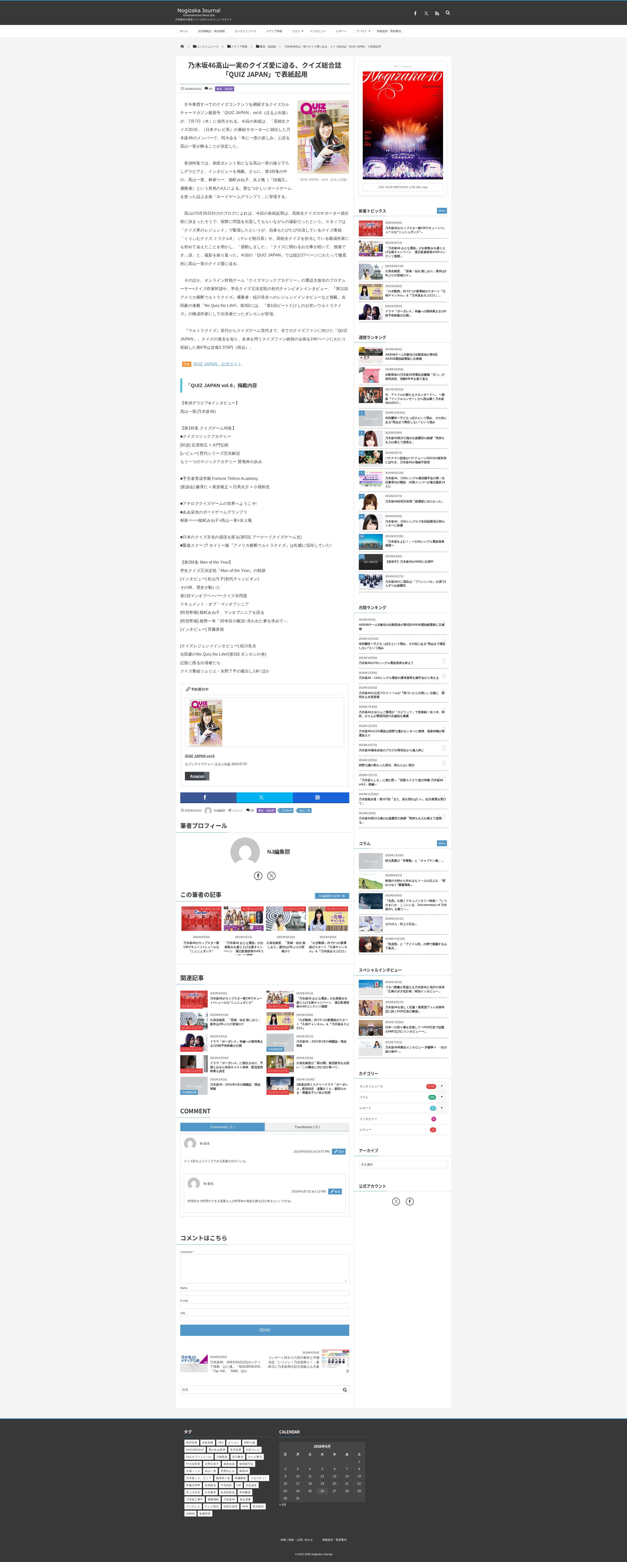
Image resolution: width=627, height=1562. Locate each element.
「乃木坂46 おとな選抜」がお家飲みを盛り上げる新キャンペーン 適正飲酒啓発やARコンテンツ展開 (322, 1002)
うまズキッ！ (259, 1478)
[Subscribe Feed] (437, 13)
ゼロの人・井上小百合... (401, 924)
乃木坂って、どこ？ (198, 1478)
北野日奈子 (212, 1463)
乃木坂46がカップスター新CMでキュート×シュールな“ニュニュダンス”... (415, 230)
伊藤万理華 (193, 1485)
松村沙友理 (231, 1506)
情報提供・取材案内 (389, 31)
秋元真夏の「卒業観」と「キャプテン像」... (414, 860)
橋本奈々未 (223, 1478)
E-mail (184, 1300)
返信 (341, 1151)
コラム (296, 31)
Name (183, 1287)
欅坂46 (243, 1470)
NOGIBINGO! (195, 1449)
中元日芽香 (193, 1463)
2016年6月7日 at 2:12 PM (309, 1191)
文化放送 (251, 1485)
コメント (237, 810)
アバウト (361, 31)
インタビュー (318, 31)
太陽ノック (193, 1470)
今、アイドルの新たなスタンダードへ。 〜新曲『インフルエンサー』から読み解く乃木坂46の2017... (415, 399)
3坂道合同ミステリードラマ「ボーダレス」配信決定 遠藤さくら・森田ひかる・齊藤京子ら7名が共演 (322, 1089)
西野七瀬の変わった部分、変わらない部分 (387, 765)
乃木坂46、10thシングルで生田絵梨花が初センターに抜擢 (415, 523)
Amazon (197, 776)
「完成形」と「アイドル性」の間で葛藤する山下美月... (416, 946)
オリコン (233, 1442)
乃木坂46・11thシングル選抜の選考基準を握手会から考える (399, 678)
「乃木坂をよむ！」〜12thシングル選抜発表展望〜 (414, 543)
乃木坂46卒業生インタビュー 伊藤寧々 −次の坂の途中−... (416, 1049)
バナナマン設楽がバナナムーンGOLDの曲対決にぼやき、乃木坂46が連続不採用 (415, 460)
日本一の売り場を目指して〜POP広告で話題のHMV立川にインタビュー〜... (414, 1029)
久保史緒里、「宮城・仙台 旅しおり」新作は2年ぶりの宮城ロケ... (415, 273)
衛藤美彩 (205, 1513)
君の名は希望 (217, 1449)
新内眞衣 (258, 1506)
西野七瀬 (249, 1442)
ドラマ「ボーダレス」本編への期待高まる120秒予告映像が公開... (415, 313)
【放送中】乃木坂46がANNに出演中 (409, 561)
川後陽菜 (222, 1456)
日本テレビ (253, 1449)
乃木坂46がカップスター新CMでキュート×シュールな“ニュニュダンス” (201, 947)
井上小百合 (193, 1492)
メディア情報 (274, 31)
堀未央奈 (229, 1463)
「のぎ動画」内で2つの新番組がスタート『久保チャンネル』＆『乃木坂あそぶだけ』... (415, 293)
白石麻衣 (210, 1492)
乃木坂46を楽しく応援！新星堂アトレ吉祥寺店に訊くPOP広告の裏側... (415, 1009)
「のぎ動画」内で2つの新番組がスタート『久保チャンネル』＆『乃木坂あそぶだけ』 (328, 947)
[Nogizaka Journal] (199, 16)
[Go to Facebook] (258, 876)
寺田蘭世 (245, 1492)
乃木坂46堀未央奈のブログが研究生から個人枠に (391, 750)
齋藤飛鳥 (213, 1499)
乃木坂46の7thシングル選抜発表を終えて (386, 663)
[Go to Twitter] (271, 876)
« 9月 (282, 1504)
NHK (245, 1506)
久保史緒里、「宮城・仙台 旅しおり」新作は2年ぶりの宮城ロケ (285, 947)
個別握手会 (246, 1463)
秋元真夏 (245, 1499)
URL (183, 1313)
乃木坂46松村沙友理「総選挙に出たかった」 (415, 501)
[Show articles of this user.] (222, 852)
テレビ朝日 (212, 1506)
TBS (220, 1442)
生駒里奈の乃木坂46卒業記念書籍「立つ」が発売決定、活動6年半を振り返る (415, 377)
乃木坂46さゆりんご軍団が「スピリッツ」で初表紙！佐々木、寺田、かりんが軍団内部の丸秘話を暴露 (402, 714)
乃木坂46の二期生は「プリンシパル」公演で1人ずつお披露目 (415, 584)
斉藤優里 (240, 1478)
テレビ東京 (255, 1456)
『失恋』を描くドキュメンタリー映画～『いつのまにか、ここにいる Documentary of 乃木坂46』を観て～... (416, 905)
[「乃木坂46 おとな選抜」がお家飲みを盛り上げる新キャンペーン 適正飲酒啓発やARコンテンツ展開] (244, 926)
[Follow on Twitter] (426, 13)
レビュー (397, 1129)
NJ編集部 (219, 810)
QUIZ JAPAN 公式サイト (217, 364)
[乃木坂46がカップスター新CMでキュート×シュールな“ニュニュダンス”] (201, 926)
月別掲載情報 (275, 1049)
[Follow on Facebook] (410, 1201)
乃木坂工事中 (194, 1499)
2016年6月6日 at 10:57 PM (311, 1151)
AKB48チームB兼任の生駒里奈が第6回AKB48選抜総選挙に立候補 (411, 356)
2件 (210, 88)
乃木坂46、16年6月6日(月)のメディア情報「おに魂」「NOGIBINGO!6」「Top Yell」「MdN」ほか (236, 1366)
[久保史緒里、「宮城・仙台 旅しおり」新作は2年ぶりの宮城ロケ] (286, 926)
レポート (341, 31)
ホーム (184, 31)
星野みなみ (228, 1470)
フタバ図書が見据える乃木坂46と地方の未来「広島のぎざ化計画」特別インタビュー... (415, 989)
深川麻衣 (237, 1456)
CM (239, 1485)
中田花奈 (226, 1485)
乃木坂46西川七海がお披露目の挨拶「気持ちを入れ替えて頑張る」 (415, 440)
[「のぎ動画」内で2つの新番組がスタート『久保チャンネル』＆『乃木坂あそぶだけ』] (328, 926)
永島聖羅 (207, 1442)
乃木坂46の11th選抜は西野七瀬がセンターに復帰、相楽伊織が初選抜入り (402, 733)
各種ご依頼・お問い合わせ (296, 1539)
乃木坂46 (286, 810)
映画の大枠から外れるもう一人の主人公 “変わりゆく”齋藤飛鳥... (415, 883)
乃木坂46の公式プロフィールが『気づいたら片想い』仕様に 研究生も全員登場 (402, 695)
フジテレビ (193, 1506)
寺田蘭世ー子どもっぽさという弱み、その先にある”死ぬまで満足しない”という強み (416, 420)
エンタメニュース (245, 31)
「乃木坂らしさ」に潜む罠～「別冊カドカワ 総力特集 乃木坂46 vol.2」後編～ (401, 782)
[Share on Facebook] (415, 13)
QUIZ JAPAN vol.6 (200, 756)
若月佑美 (235, 1449)
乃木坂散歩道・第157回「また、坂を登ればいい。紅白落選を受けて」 (402, 801)
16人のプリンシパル (199, 1456)
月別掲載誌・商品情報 (211, 31)
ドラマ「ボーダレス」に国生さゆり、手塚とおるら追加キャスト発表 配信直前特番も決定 (236, 1067)
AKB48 (190, 1513)
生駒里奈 (210, 1485)
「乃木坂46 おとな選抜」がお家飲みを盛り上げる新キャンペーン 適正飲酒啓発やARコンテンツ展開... (415, 252)
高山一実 (304, 810)
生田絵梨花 (228, 1492)
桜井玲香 (191, 1442)
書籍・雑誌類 (225, 88)
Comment (186, 1251)
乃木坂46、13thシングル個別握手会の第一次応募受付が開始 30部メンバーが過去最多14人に (415, 482)
